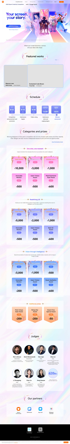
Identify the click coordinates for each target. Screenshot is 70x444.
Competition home (19, 1)
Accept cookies (66, 442)
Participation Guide (49, 1)
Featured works (40, 1)
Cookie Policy (16, 442)
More (56, 59)
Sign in (61, 1)
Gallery (26, 1)
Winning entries (32, 1)
